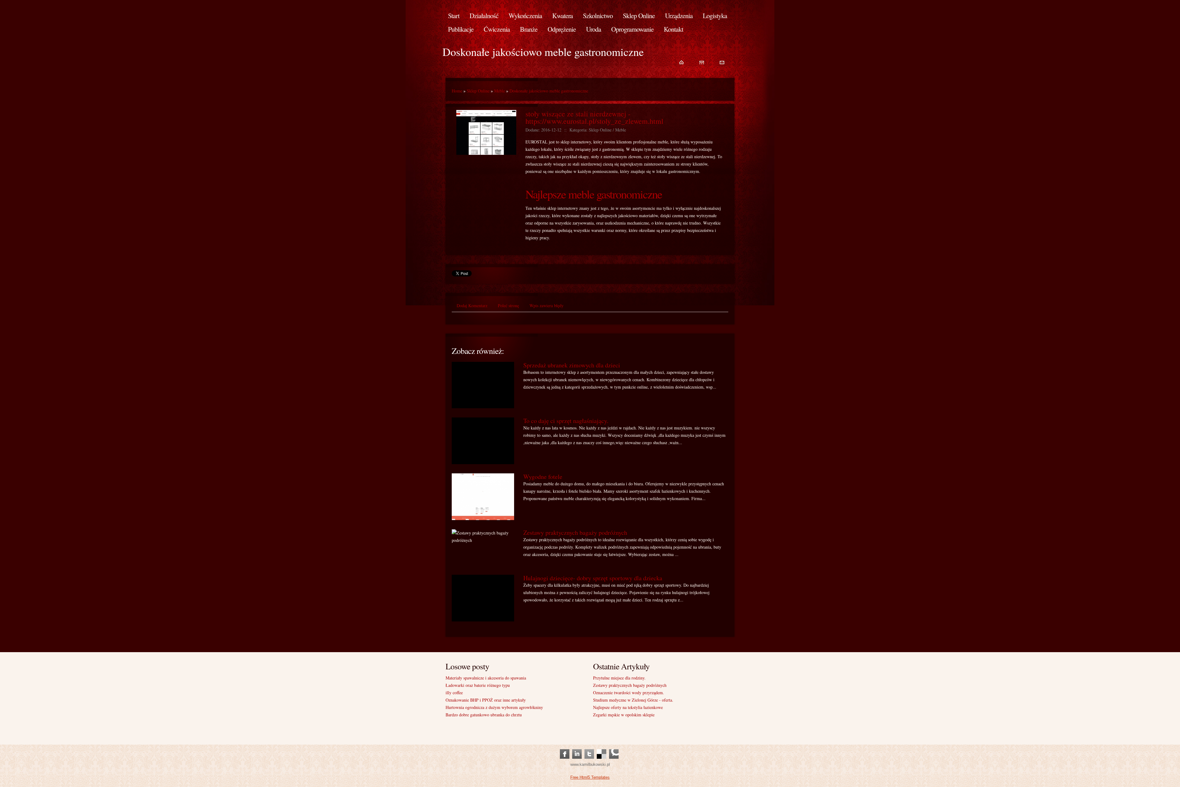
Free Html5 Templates (590, 777)
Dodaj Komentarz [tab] (472, 305)
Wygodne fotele (542, 476)
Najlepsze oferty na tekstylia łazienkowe (628, 707)
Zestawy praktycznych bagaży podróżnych (575, 532)
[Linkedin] (577, 748)
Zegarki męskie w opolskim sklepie (624, 715)
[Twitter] (589, 748)
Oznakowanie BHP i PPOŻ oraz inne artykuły (486, 700)
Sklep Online (478, 91)
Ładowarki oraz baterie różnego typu (478, 685)
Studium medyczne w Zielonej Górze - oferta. (633, 700)
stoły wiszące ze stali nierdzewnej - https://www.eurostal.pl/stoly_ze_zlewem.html (594, 117)
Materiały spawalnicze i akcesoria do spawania (486, 678)
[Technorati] (614, 748)
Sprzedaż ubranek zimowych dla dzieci (571, 365)
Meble (499, 91)
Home (457, 91)
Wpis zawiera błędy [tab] (546, 305)
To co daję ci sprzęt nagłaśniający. (565, 421)
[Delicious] (601, 748)
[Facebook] (564, 748)
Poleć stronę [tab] (508, 305)
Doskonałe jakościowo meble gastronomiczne (548, 91)
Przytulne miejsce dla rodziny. (619, 678)
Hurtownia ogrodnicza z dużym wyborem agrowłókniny (494, 707)
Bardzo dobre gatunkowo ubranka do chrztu (484, 715)
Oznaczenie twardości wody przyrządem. (628, 692)
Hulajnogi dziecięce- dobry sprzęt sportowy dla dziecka (592, 578)
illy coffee (454, 692)
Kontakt (673, 29)
